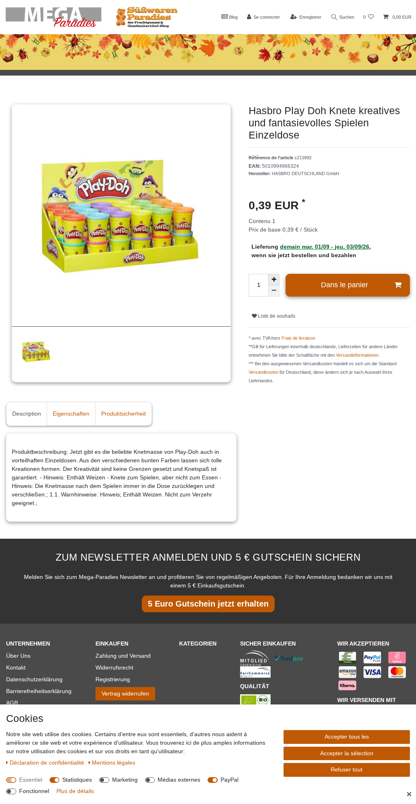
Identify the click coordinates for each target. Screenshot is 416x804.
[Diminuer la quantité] (274, 291)
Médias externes (179, 779)
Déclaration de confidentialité (48, 762)
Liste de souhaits (276, 316)
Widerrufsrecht (114, 667)
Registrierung (112, 679)
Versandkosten (263, 372)
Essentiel (30, 779)
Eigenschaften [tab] (71, 413)
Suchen (346, 17)
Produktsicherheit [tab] (123, 413)
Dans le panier (344, 285)
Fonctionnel (34, 791)
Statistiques (77, 779)
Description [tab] (26, 413)
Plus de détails (75, 791)
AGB (12, 703)
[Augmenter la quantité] (274, 279)
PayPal (229, 779)
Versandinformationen (357, 355)
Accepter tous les (347, 736)
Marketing (125, 779)
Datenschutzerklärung (34, 679)
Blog (233, 17)
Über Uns (18, 655)
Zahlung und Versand (123, 655)
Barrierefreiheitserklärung (39, 691)
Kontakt (16, 667)
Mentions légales (113, 762)
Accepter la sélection (346, 753)
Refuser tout (346, 769)
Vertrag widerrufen (125, 693)
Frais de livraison (298, 338)
